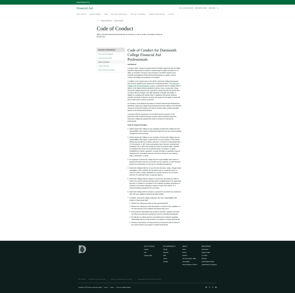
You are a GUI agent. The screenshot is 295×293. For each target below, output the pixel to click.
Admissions (205, 249)
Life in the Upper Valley (189, 258)
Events (184, 252)
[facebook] (206, 287)
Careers (184, 255)
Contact (146, 249)
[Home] (97, 21)
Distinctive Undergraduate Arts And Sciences (122, 279)
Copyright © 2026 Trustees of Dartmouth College (90, 287)
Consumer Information (105, 58)
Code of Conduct (103, 62)
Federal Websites (103, 66)
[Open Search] (217, 8)
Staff (164, 255)
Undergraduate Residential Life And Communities (149, 279)
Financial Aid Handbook (105, 54)
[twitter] (209, 287)
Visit (145, 252)
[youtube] (216, 287)
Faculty (165, 249)
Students (165, 252)
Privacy (106, 287)
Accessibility (186, 261)
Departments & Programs (209, 264)
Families (165, 261)
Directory (204, 258)
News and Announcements (106, 70)
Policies (112, 287)
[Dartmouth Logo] (83, 2)
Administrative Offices (208, 261)
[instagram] (212, 287)
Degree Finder (206, 252)
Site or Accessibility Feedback (123, 287)
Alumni (165, 258)
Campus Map (148, 255)
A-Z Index (204, 255)
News (184, 249)
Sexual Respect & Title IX (189, 264)
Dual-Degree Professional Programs (97, 279)
